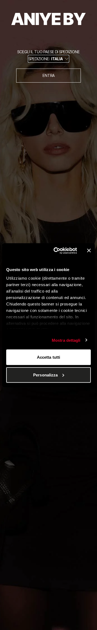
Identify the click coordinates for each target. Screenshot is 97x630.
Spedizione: (45, 58)
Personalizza (45, 374)
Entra (49, 75)
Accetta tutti (48, 357)
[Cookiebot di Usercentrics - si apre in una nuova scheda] (57, 250)
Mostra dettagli (66, 340)
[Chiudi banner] (89, 250)
